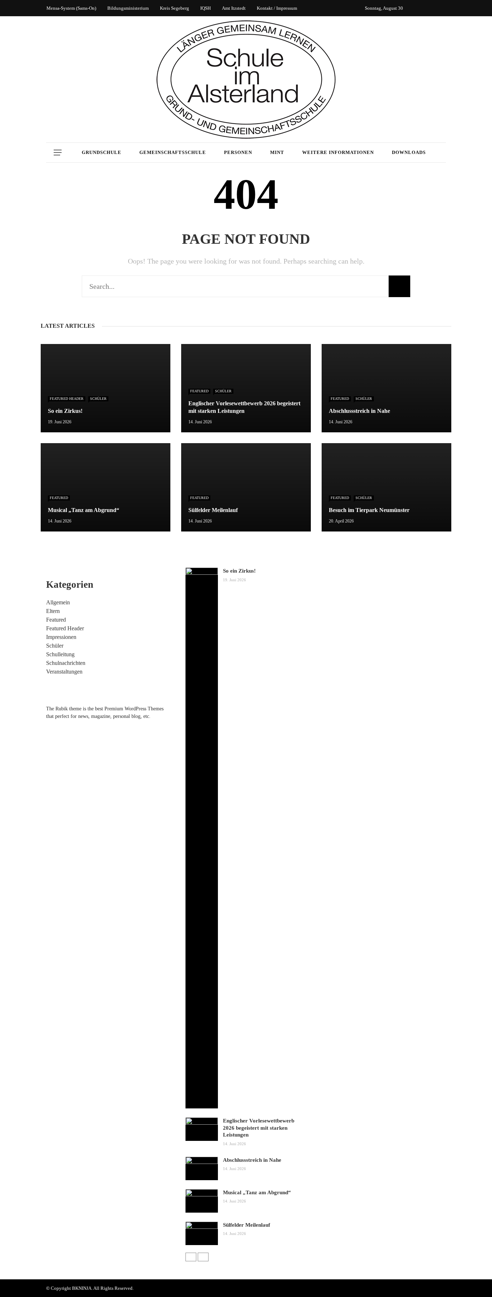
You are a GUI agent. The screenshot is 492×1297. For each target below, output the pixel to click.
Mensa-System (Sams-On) (71, 8)
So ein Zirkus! (239, 571)
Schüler (98, 399)
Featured (199, 391)
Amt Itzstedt (234, 8)
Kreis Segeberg (174, 8)
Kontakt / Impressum (277, 8)
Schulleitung (60, 654)
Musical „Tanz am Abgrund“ (257, 1192)
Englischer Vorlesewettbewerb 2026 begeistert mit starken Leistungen (258, 1128)
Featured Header (67, 399)
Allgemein (58, 602)
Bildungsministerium (128, 8)
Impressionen (61, 637)
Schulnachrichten (65, 663)
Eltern (53, 611)
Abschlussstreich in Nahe (252, 1160)
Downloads (409, 152)
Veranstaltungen (64, 672)
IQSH (205, 8)
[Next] (203, 1257)
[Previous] (190, 1257)
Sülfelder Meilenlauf (246, 1225)
